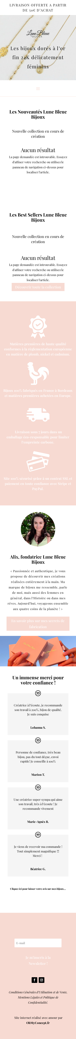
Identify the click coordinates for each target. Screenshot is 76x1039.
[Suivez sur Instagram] (41, 980)
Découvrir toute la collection (38, 286)
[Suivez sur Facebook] (34, 980)
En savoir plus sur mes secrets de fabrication (38, 623)
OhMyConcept (36, 1023)
